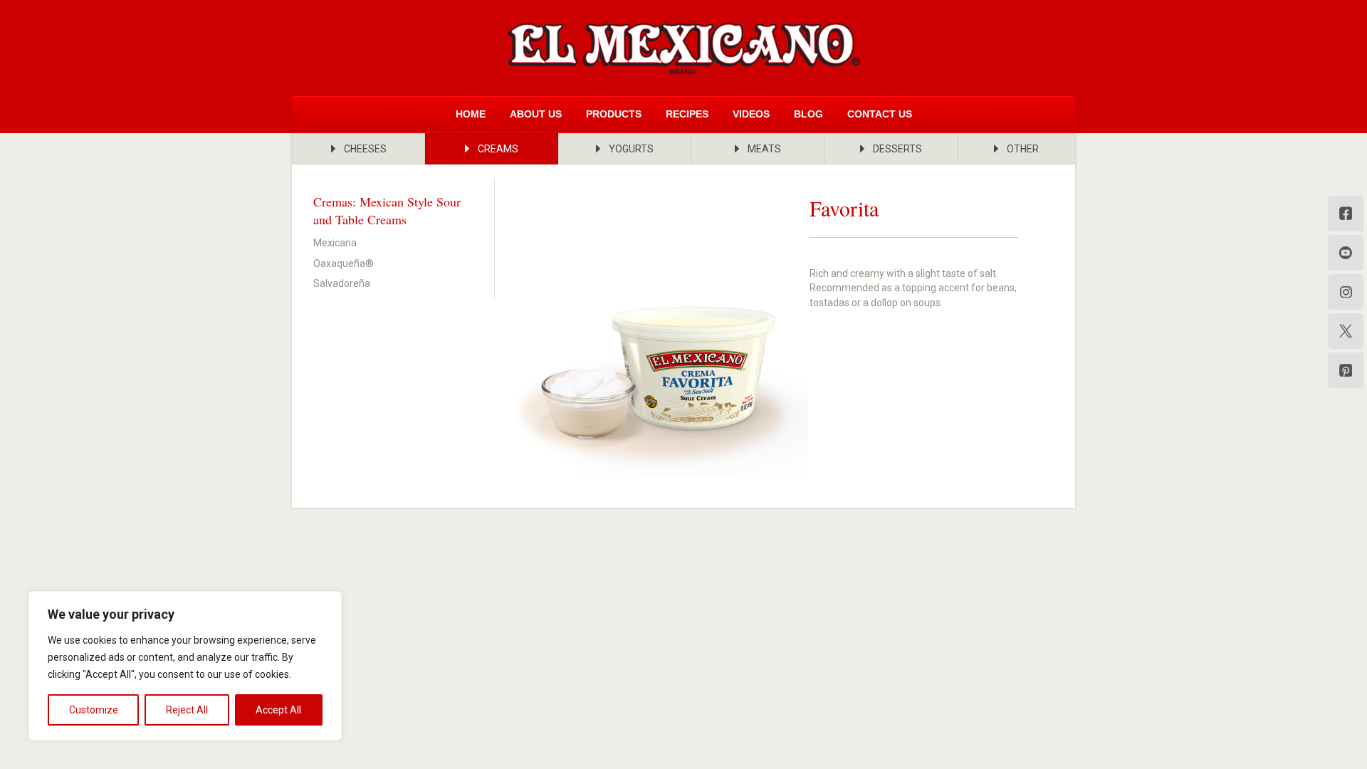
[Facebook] (1345, 213)
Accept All (278, 710)
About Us (536, 114)
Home (471, 114)
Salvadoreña (341, 283)
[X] (1345, 331)
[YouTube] (1345, 253)
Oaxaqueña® (343, 263)
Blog (808, 114)
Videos (751, 114)
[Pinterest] (1345, 370)
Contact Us (879, 114)
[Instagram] (1345, 292)
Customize (93, 710)
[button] (358, 148)
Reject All (187, 710)
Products (613, 114)
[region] (185, 666)
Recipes (687, 114)
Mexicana (335, 243)
